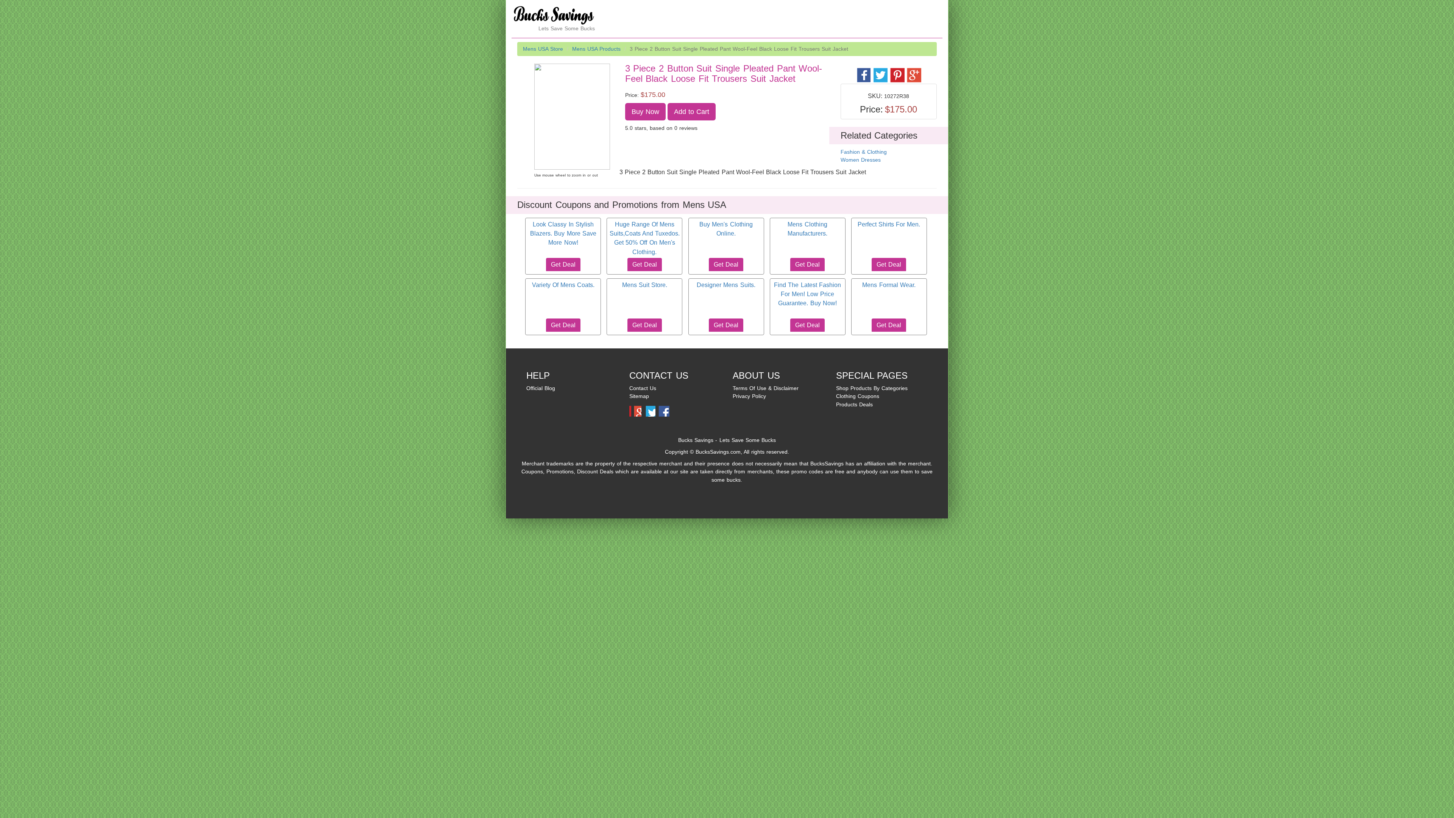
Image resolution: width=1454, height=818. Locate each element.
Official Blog (540, 388)
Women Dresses (861, 160)
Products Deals (854, 404)
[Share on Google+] (913, 71)
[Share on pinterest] (896, 71)
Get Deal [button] (563, 264)
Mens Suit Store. (644, 285)
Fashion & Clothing (864, 152)
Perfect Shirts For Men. (889, 224)
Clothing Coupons (857, 396)
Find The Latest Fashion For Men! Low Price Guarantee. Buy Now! (807, 294)
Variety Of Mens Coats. (563, 285)
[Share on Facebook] (863, 71)
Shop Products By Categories (872, 388)
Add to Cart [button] (692, 112)
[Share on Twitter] (880, 71)
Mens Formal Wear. (888, 285)
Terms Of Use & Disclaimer (766, 388)
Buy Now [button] (645, 112)
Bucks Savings (695, 440)
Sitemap (639, 396)
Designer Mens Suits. (726, 285)
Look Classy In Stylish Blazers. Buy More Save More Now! (563, 233)
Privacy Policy (749, 396)
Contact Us (642, 388)
